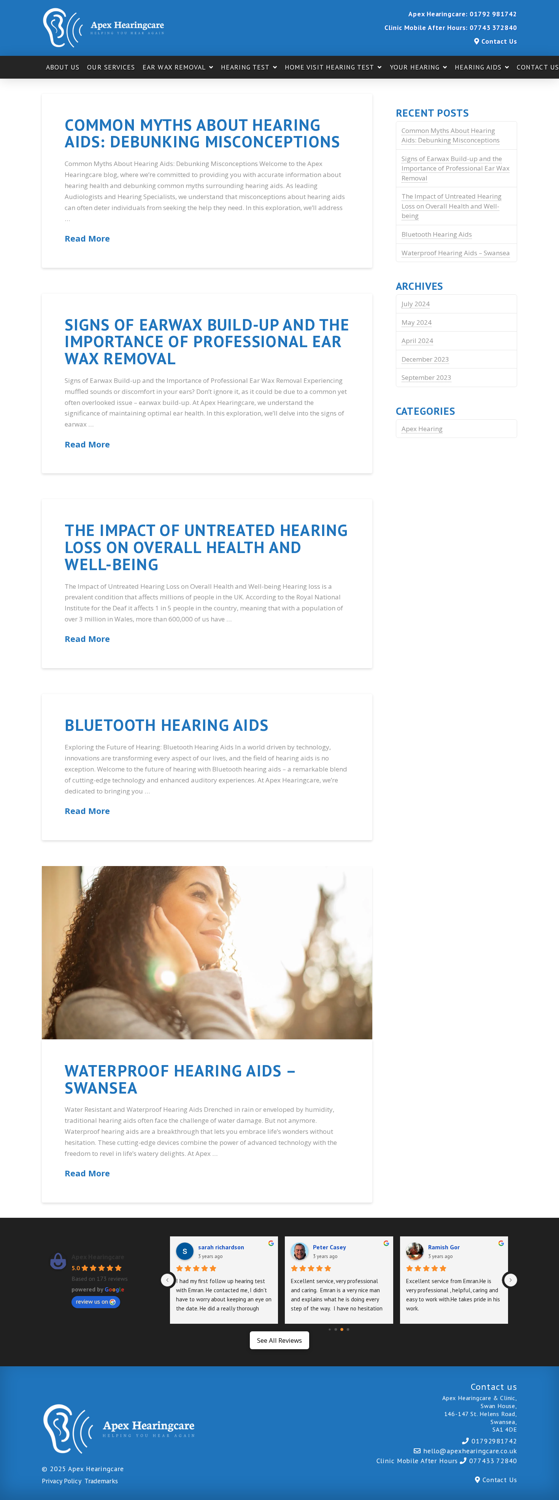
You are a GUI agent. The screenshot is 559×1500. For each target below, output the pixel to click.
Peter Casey (329, 1247)
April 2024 (417, 340)
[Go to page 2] (341, 1329)
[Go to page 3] (348, 1329)
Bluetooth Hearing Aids (166, 724)
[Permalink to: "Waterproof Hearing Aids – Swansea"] (207, 952)
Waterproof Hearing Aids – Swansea (180, 1079)
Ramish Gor (444, 1247)
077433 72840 (493, 1460)
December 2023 (425, 359)
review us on (92, 1301)
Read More (87, 238)
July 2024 (416, 303)
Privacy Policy (61, 1480)
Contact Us (499, 41)
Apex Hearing (422, 428)
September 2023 (426, 377)
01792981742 (494, 1441)
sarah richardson (221, 1247)
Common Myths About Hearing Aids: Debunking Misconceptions (202, 133)
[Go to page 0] (330, 1330)
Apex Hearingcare (97, 1256)
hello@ (470, 1450)
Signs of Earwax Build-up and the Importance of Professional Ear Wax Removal (207, 341)
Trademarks (101, 1480)
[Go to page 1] (336, 1329)
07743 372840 (493, 27)
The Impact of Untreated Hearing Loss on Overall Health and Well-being (206, 547)
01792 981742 (493, 13)
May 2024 (417, 322)
